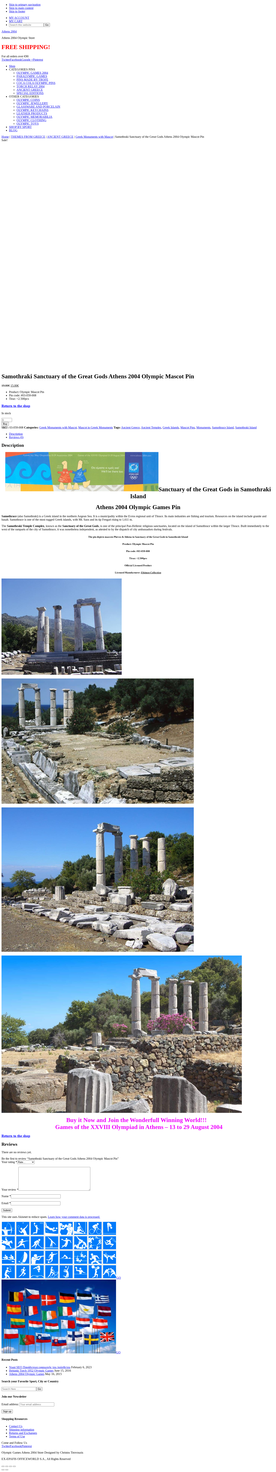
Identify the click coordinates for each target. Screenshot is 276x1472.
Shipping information (21, 1429)
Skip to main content (21, 8)
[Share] (10, 1466)
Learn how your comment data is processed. (74, 1216)
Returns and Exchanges (23, 1433)
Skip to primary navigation (25, 4)
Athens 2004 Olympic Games (26, 1374)
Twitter (6, 59)
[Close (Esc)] (14, 1466)
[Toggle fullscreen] (6, 1466)
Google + (27, 59)
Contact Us (15, 1426)
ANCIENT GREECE (60, 136)
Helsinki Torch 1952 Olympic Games (31, 1370)
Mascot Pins (187, 427)
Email (6, 1203)
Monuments (203, 427)
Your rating (9, 1162)
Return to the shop (16, 406)
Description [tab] (16, 433)
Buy (5, 424)
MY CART (16, 21)
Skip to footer (17, 11)
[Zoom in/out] (3, 1466)
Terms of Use (17, 1436)
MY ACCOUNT (19, 17)
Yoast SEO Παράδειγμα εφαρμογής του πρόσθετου (39, 1367)
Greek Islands (171, 427)
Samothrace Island (223, 427)
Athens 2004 (9, 31)
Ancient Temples (151, 427)
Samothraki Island (246, 427)
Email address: (11, 1404)
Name (6, 1196)
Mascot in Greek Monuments (95, 427)
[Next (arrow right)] (6, 1469)
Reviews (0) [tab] (16, 437)
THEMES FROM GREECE (28, 136)
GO (118, 1277)
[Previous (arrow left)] (3, 1469)
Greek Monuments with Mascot (94, 136)
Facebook (16, 59)
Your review (10, 1189)
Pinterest (38, 59)
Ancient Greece (130, 427)
